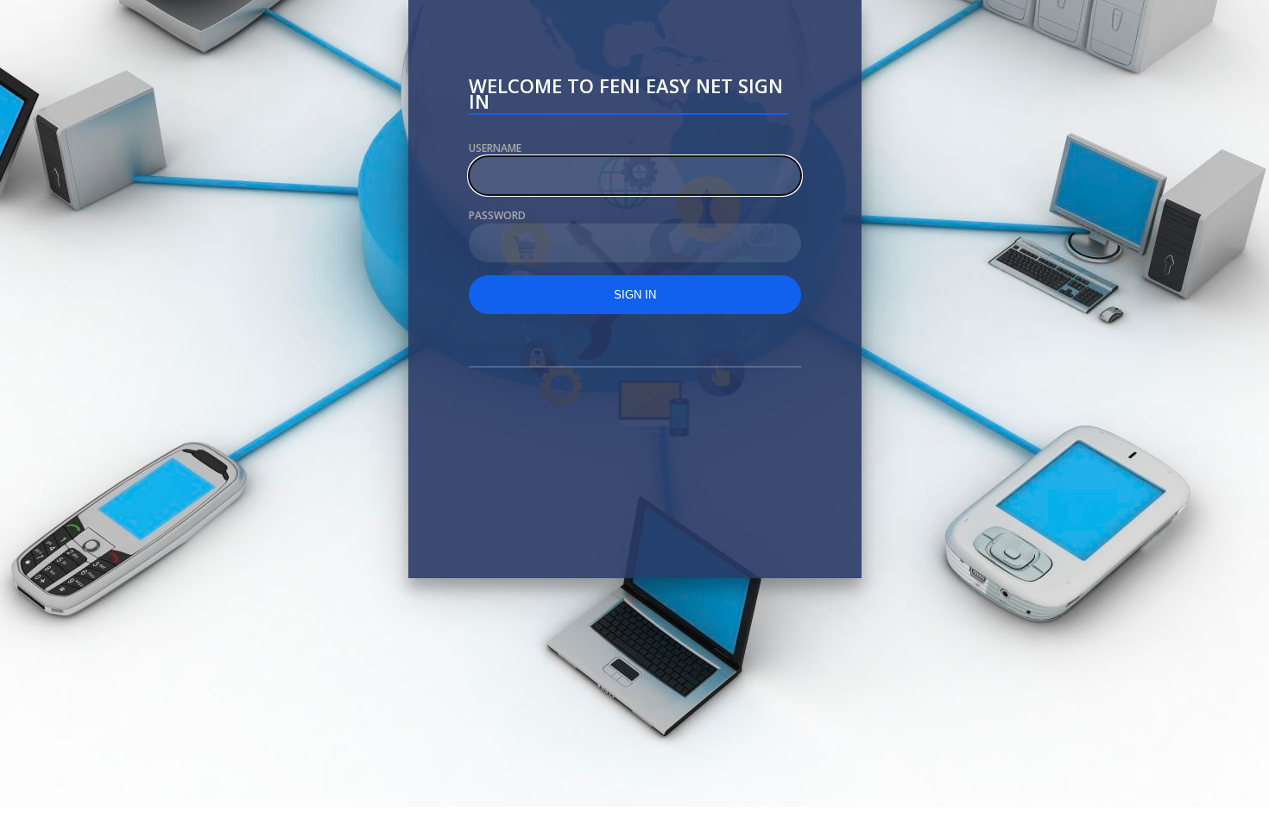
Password (497, 215)
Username (495, 148)
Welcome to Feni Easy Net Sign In (626, 96)
